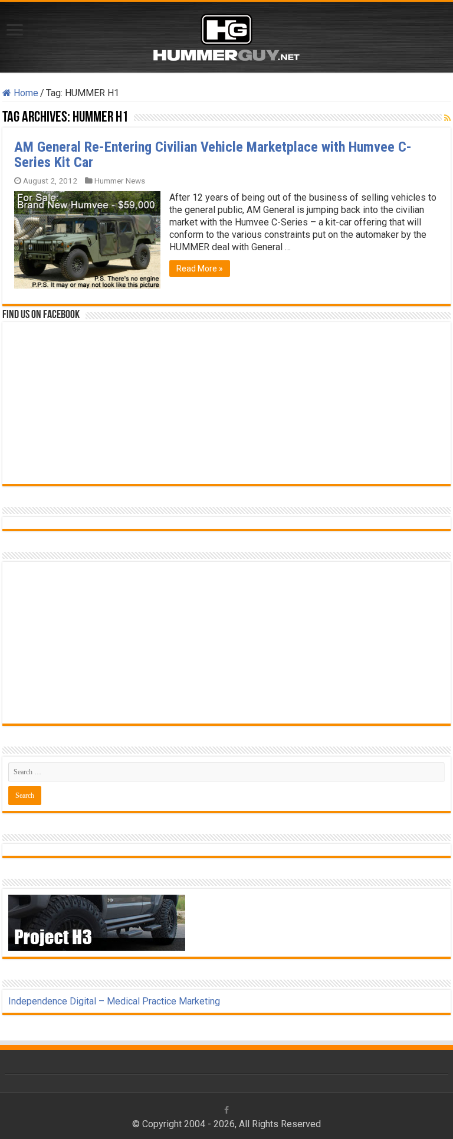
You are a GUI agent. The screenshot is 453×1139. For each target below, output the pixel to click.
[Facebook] (226, 1110)
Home (24, 93)
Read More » (199, 268)
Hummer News (119, 180)
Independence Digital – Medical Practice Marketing (114, 1001)
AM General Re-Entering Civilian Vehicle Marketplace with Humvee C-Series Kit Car (213, 155)
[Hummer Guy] (226, 35)
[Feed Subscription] (447, 118)
